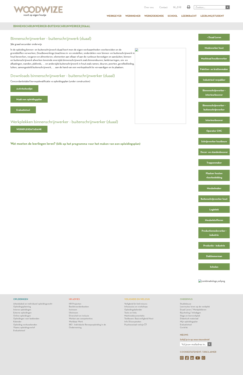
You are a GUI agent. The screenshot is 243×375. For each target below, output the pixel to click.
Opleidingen (20, 299)
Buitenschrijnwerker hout (214, 198)
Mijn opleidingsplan (189, 321)
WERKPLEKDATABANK (29, 129)
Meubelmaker (214, 188)
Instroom (73, 309)
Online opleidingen (22, 315)
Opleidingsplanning (22, 306)
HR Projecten (75, 304)
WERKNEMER (132, 15)
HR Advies (74, 299)
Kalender (17, 321)
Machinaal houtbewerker (214, 58)
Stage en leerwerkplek (190, 315)
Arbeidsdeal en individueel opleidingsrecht (32, 304)
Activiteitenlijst (24, 88)
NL (174, 7)
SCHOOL (173, 15)
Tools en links (130, 312)
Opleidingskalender (133, 309)
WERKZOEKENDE (154, 15)
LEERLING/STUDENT (212, 15)
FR (179, 7)
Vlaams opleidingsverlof (24, 327)
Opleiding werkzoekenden (25, 324)
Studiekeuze (185, 304)
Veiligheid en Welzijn (137, 299)
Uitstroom (73, 312)
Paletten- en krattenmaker (214, 69)
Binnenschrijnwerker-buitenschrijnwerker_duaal (51, 26)
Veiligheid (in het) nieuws (135, 304)
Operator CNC (214, 130)
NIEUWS (184, 334)
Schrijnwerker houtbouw (214, 141)
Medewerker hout (214, 47)
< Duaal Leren (214, 37)
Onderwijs (186, 299)
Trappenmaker (214, 162)
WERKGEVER (114, 15)
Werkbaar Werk (76, 321)
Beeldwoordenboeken (79, 306)
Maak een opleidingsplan (29, 99)
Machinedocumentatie (134, 315)
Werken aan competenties (81, 318)
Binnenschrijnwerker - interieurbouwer (214, 92)
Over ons (149, 7)
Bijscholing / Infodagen (190, 312)
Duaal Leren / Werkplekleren (193, 309)
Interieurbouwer (214, 120)
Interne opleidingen (22, 309)
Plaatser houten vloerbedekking (214, 175)
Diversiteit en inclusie (79, 315)
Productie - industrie (214, 245)
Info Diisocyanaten (132, 321)
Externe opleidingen (22, 312)
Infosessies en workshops (136, 306)
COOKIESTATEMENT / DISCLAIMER (198, 352)
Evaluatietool (23, 109)
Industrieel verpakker (214, 79)
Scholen (214, 266)
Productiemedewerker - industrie (214, 232)
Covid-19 (184, 327)
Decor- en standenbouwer (214, 151)
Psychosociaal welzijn (134, 324)
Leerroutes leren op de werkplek (195, 306)
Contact (163, 7)
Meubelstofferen (214, 220)
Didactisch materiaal (189, 318)
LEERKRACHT (189, 15)
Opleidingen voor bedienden (26, 318)
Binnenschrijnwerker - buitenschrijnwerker (214, 107)
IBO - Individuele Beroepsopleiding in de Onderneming (87, 326)
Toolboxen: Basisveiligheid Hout (138, 318)
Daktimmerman (214, 256)
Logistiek (214, 209)
